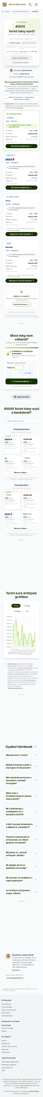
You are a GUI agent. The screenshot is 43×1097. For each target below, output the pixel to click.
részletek (35, 317)
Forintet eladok (29, 43)
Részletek (20, 108)
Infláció (4, 1031)
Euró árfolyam (6, 1004)
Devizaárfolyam (7, 1016)
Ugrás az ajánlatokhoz (20, 58)
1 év (27, 611)
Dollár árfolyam (7, 1007)
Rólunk (4, 1040)
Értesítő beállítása (21, 381)
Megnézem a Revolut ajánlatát (20, 281)
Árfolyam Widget (7, 1028)
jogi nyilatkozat (26, 1085)
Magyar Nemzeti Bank (25, 668)
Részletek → (17, 970)
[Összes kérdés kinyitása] (35, 747)
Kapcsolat (5, 1049)
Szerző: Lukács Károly (9, 1046)
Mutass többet (20, 473)
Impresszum (6, 1052)
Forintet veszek (13, 43)
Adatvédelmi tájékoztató (10, 1062)
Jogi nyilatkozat (7, 1067)
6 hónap (18, 611)
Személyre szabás (21, 62)
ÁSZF (3, 1070)
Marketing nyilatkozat (9, 1065)
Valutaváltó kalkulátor (21, 11)
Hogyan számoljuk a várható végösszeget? (22, 312)
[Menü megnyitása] (36, 4)
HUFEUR (35, 11)
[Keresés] (30, 4)
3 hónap (27, 606)
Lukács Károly (26, 70)
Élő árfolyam (6, 1013)
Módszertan (6, 1043)
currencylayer (12, 666)
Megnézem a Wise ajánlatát (20, 234)
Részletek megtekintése (20, 146)
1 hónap (16, 606)
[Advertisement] (21, 327)
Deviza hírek (6, 1025)
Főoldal (6, 11)
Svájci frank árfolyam (9, 1010)
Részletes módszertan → (16, 688)
